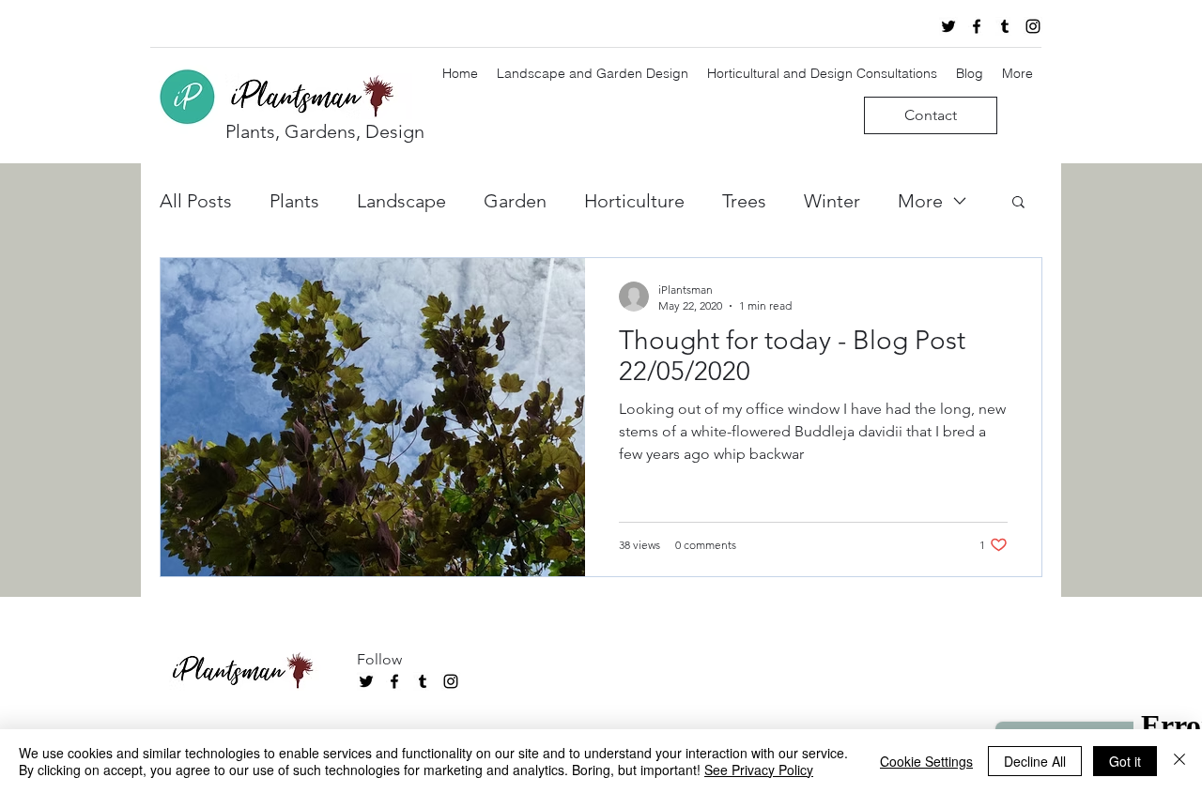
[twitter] (948, 26)
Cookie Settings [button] (926, 761)
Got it (1125, 761)
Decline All (1035, 761)
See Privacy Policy (758, 769)
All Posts (196, 201)
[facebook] (976, 26)
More (920, 201)
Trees (744, 201)
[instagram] (1033, 26)
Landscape (401, 201)
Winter (832, 201)
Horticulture (634, 201)
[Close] (1179, 761)
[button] (1018, 203)
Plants (294, 201)
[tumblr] (1004, 26)
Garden (515, 201)
